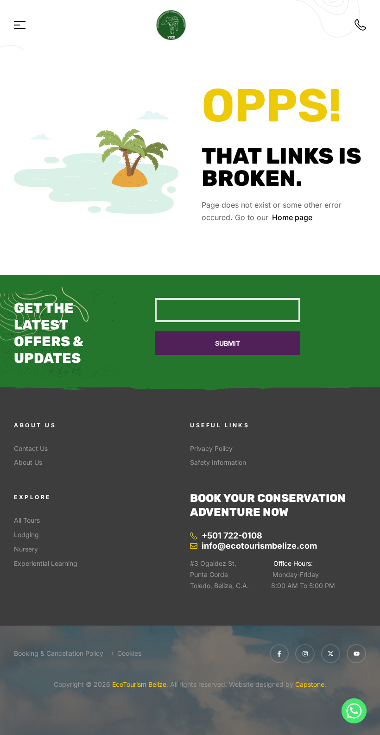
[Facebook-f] (279, 654)
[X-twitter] (331, 654)
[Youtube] (356, 654)
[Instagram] (305, 654)
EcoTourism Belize (138, 684)
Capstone (309, 684)
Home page (292, 217)
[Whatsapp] (354, 710)
